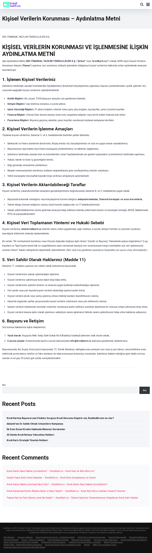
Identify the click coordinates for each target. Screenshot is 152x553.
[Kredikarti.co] (12, 4)
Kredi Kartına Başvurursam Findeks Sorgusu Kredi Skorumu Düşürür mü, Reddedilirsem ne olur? (60, 418)
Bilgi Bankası (9, 537)
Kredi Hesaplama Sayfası (58, 540)
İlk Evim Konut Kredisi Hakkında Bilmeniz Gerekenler (36, 429)
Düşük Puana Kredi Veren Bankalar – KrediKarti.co (32, 477)
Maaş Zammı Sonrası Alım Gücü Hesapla (21, 542)
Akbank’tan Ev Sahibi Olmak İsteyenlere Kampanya (35, 423)
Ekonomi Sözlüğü (11, 540)
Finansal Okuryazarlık (117, 537)
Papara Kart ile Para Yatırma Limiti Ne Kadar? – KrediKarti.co (38, 497)
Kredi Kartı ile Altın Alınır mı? (80, 471)
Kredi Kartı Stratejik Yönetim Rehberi (27, 440)
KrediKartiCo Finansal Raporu (53, 542)
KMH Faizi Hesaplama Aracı (105, 545)
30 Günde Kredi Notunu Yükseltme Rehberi (30, 434)
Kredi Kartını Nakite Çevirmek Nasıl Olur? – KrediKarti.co (36, 484)
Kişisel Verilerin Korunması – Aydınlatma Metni (55, 537)
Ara (4, 385)
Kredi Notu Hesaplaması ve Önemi (78, 477)
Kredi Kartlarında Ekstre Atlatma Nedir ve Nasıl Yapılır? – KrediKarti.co (43, 491)
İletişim (87, 545)
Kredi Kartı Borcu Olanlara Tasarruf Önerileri (103, 491)
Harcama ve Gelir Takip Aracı (106, 540)
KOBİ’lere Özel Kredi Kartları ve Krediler (85, 542)
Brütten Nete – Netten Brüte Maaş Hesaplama (23, 545)
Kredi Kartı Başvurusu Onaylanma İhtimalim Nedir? (24, 547)
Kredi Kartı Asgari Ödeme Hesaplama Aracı (63, 545)
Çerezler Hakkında (25, 537)
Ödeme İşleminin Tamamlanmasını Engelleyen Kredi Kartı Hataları (104, 497)
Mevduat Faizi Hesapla (81, 540)
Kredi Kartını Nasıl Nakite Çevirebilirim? (87, 484)
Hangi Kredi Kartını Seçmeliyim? (134, 540)
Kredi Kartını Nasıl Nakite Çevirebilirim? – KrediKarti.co (35, 471)
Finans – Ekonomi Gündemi (33, 540)
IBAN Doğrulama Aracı (113, 542)
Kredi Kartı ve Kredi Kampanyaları (91, 537)
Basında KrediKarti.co (138, 537)
